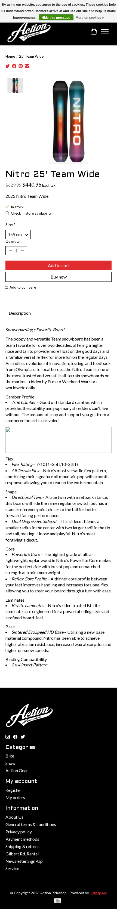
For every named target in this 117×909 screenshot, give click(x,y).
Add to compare (23, 287)
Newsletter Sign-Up (24, 861)
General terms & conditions (30, 824)
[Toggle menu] (104, 31)
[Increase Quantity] (22, 250)
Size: (10, 224)
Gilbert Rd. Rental (22, 853)
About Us (14, 817)
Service (12, 868)
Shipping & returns (22, 846)
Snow (10, 763)
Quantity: (12, 241)
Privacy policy (18, 831)
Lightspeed (98, 893)
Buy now (59, 276)
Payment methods (22, 839)
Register (13, 790)
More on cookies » (90, 18)
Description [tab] (20, 313)
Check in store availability (31, 213)
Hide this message (56, 18)
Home (10, 56)
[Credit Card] (57, 901)
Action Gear (16, 770)
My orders (15, 797)
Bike (9, 755)
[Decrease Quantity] (10, 250)
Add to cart (58, 265)
